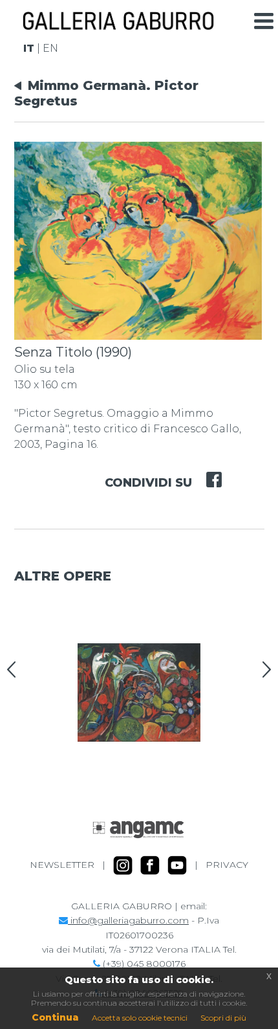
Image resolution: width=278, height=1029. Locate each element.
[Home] (118, 25)
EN (50, 48)
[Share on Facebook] (207, 471)
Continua (55, 1017)
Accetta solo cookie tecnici (139, 1018)
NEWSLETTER (62, 864)
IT (28, 48)
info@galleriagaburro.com (128, 920)
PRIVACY (227, 864)
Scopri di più (223, 1018)
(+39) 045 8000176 (143, 963)
